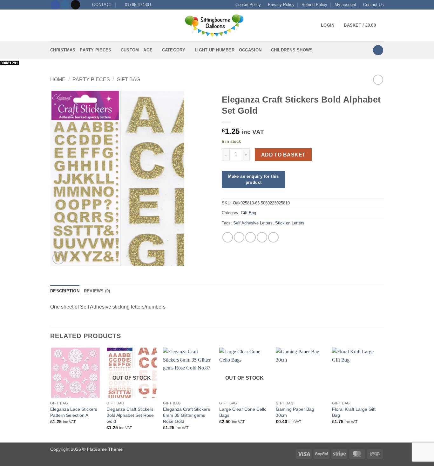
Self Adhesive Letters (253, 223)
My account (345, 4)
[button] (54, 25)
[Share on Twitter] (239, 237)
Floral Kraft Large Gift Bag (354, 412)
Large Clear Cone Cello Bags (243, 412)
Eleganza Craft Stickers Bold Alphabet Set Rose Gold (130, 415)
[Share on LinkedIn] (273, 237)
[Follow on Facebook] (55, 5)
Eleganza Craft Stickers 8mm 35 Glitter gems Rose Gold (186, 415)
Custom (130, 50)
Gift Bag (128, 79)
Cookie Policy (248, 4)
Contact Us (373, 4)
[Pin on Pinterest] (262, 237)
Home (57, 79)
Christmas (62, 50)
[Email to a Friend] (250, 237)
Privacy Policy (281, 4)
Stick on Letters (289, 223)
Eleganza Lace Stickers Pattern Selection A (73, 412)
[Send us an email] (75, 5)
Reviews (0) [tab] (97, 291)
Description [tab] (64, 291)
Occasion (250, 50)
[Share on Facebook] (227, 237)
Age (148, 50)
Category (174, 50)
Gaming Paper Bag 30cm (295, 412)
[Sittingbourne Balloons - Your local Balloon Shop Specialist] (217, 25)
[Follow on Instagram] (65, 5)
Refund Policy (314, 4)
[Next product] (378, 79)
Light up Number (214, 50)
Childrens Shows (292, 50)
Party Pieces (95, 50)
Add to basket (283, 154)
